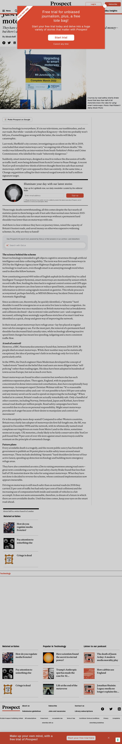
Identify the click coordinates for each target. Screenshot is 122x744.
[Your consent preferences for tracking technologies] (118, 740)
